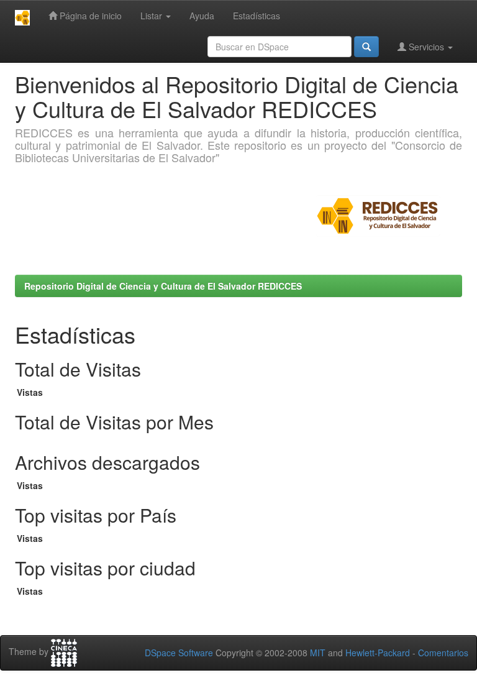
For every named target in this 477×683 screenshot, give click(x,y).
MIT (317, 652)
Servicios (426, 46)
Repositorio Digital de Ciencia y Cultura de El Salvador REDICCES (163, 286)
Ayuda (201, 15)
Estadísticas (256, 15)
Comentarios (443, 652)
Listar (152, 15)
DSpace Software (179, 652)
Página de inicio (89, 15)
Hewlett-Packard (377, 652)
